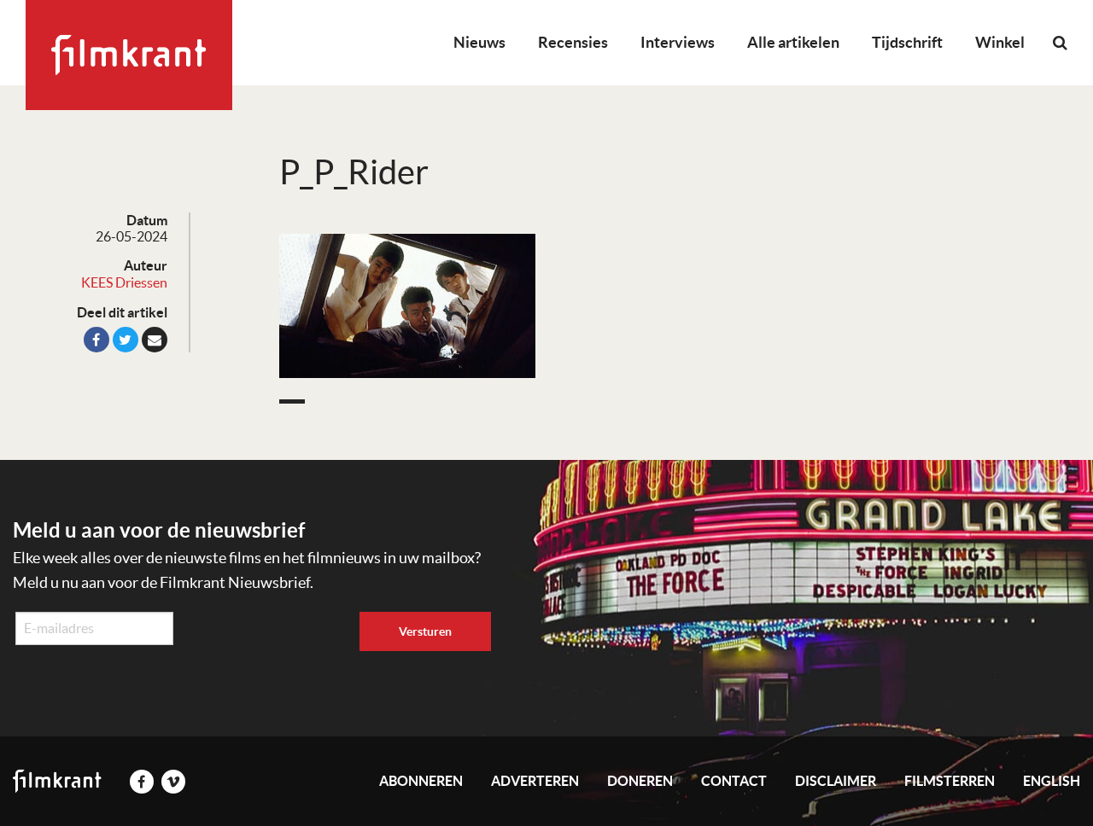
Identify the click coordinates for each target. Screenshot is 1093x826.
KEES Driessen (124, 282)
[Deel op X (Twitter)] (125, 339)
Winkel (1000, 42)
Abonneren (421, 780)
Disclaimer (835, 780)
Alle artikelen (793, 42)
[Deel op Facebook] (96, 339)
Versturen (425, 631)
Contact (734, 780)
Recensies (573, 42)
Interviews (677, 42)
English (1051, 780)
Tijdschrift (907, 42)
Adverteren (535, 780)
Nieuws (479, 42)
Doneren (640, 780)
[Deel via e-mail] (154, 339)
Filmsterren (949, 780)
